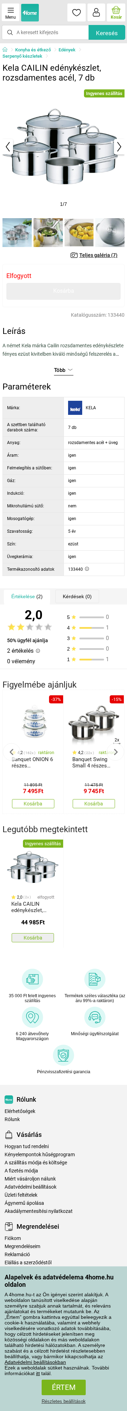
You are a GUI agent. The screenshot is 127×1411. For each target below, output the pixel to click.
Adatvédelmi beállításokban (35, 1362)
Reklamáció (17, 1254)
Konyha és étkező (33, 49)
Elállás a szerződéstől (28, 1262)
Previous (11, 752)
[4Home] (7, 50)
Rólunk (12, 1119)
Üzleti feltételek (21, 1195)
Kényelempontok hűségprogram (40, 1154)
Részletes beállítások (64, 1401)
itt (38, 1373)
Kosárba (63, 290)
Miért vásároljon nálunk (30, 1179)
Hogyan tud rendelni (27, 1146)
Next (115, 752)
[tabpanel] (63, 147)
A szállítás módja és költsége (36, 1162)
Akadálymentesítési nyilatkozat (39, 1211)
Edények (67, 49)
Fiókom (13, 1238)
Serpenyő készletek (22, 56)
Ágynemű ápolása (24, 1203)
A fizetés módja (21, 1170)
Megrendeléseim (22, 1246)
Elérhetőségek (20, 1111)
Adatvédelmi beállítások (30, 1187)
